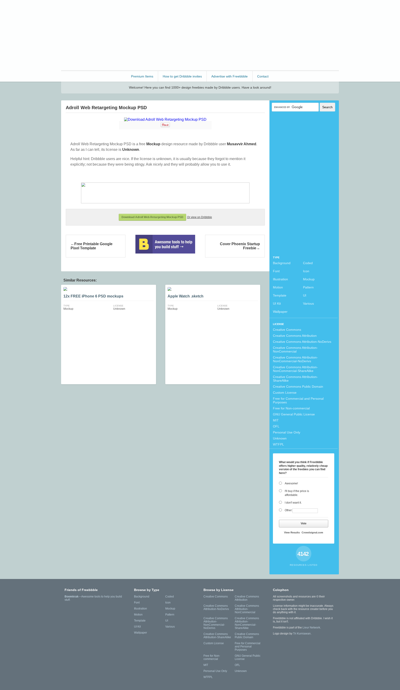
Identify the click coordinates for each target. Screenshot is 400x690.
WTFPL (278, 444)
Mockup (309, 279)
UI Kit (277, 303)
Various (308, 303)
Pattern (308, 287)
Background (282, 263)
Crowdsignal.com (312, 532)
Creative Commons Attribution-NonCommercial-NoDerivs (295, 359)
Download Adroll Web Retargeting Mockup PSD (152, 217)
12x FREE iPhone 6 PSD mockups (93, 296)
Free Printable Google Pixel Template (91, 246)
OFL (276, 426)
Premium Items (142, 76)
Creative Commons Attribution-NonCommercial (295, 349)
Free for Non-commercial (291, 408)
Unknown (280, 438)
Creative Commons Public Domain (298, 386)
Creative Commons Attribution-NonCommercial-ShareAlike (295, 369)
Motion (278, 287)
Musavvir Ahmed (241, 144)
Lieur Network (311, 627)
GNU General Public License (294, 414)
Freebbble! (86, 9)
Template (279, 295)
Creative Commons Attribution (295, 335)
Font (276, 271)
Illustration (280, 279)
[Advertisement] (254, 34)
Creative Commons (287, 329)
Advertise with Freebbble (229, 76)
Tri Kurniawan (302, 633)
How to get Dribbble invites (182, 76)
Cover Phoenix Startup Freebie (240, 246)
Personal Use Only (286, 432)
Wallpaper (280, 311)
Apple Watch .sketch (185, 296)
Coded (308, 263)
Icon (306, 271)
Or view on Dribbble (199, 217)
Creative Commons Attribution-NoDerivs (302, 341)
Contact (263, 76)
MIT (276, 420)
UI (304, 295)
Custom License (285, 392)
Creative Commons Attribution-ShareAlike (295, 378)
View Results (292, 532)
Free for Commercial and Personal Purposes (298, 400)
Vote (303, 523)
